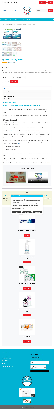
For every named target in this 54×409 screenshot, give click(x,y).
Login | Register (43, 2)
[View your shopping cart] (51, 19)
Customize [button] (37, 212)
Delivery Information (6, 358)
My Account (4, 355)
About (5, 19)
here (19, 162)
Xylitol (19, 143)
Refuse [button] (27, 212)
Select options (27, 288)
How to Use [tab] (6, 91)
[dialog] (27, 205)
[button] (20, 28)
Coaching (16, 19)
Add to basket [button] (27, 262)
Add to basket (14, 81)
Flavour (4, 77)
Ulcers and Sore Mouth (20, 24)
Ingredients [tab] (6, 93)
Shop (11, 19)
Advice (22, 19)
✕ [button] (41, 196)
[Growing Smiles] (27, 14)
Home (1, 19)
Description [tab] (6, 88)
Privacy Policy (5, 360)
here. (37, 130)
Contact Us (50, 2)
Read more (27, 235)
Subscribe (40, 371)
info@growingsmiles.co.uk (9, 10)
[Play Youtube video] (16, 177)
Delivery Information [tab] (9, 96)
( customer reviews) (11, 62)
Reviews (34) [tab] (7, 98)
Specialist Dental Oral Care (10, 24)
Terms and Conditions (6, 356)
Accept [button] (17, 212)
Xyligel (12, 130)
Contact (28, 19)
